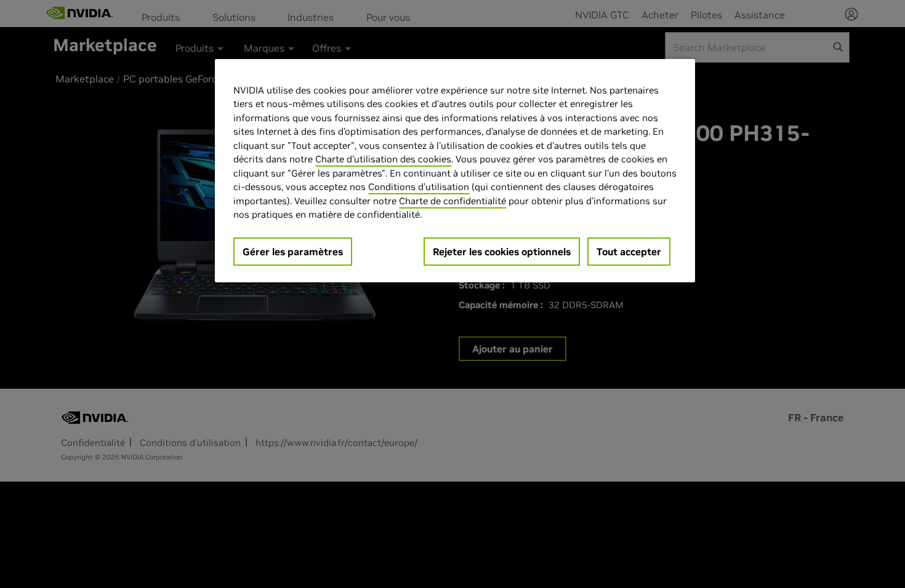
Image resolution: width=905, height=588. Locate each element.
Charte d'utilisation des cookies (383, 159)
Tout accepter (629, 251)
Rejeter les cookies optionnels (502, 251)
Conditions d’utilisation (418, 187)
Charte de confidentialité (452, 201)
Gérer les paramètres (293, 251)
